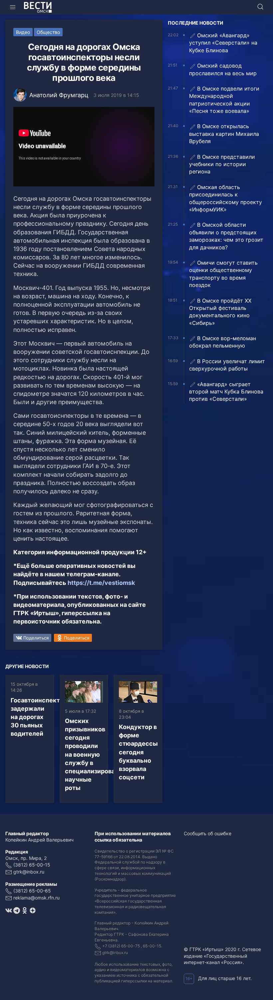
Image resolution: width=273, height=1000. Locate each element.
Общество (48, 32)
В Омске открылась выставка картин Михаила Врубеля (224, 133)
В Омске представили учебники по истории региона (222, 164)
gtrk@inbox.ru (28, 872)
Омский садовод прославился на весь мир (223, 69)
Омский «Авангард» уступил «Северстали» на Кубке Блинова (223, 43)
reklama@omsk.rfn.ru (36, 897)
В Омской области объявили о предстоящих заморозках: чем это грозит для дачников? (226, 235)
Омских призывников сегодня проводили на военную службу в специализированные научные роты (98, 754)
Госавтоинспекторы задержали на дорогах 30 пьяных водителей (41, 717)
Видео (23, 32)
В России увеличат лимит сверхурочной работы (227, 365)
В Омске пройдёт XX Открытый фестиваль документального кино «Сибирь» (220, 311)
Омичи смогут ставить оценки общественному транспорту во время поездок (223, 273)
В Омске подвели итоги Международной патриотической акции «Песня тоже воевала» (224, 99)
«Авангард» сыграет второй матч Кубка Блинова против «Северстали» (226, 391)
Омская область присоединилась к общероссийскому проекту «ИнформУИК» (225, 198)
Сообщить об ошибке (207, 833)
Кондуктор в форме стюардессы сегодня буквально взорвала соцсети (138, 752)
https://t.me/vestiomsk (101, 582)
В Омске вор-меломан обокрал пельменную (222, 342)
